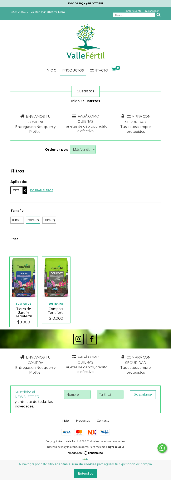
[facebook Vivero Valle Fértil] (92, 339)
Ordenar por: (56, 150)
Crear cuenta (134, 10)
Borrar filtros (41, 190)
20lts (16, 190)
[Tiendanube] (85, 454)
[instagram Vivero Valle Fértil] (78, 339)
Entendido (85, 473)
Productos (73, 70)
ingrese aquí (115, 447)
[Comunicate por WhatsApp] (162, 448)
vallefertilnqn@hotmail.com (48, 11)
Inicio (51, 70)
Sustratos (23, 303)
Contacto (99, 70)
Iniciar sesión (152, 10)
